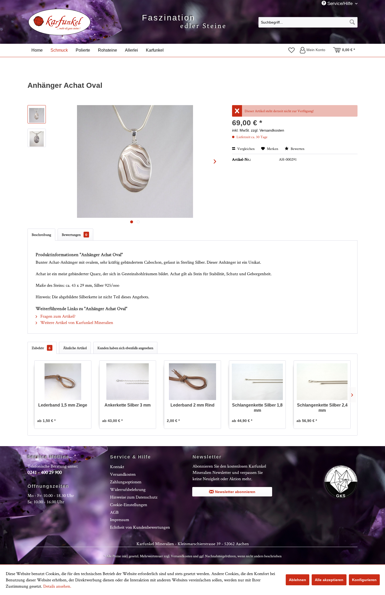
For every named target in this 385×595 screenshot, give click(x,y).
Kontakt (117, 466)
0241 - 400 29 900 (45, 472)
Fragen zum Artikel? (57, 316)
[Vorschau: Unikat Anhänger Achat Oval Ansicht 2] (37, 138)
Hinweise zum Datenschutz (133, 497)
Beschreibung (41, 234)
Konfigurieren (364, 580)
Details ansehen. (57, 586)
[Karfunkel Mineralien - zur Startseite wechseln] (60, 22)
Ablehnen (297, 580)
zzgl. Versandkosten (267, 130)
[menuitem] (308, 22)
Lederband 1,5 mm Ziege (62, 405)
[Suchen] (352, 22)
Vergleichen (245, 148)
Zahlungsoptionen (125, 482)
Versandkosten (123, 474)
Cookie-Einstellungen (128, 504)
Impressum (119, 519)
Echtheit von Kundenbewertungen (140, 527)
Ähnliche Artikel (75, 347)
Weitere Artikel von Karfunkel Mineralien (76, 322)
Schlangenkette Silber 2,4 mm (322, 408)
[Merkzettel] (291, 50)
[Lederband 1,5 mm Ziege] (63, 381)
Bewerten (297, 148)
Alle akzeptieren (329, 580)
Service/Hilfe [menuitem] (340, 3)
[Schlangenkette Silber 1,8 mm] (257, 381)
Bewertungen (74, 234)
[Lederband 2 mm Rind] (192, 381)
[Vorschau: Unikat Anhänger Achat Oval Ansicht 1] (37, 114)
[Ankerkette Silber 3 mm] (127, 381)
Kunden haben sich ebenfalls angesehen (125, 347)
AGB (114, 512)
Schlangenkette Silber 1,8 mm (257, 408)
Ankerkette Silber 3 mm (127, 405)
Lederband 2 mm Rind (192, 405)
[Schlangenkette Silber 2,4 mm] (322, 381)
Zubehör (41, 347)
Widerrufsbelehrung (128, 489)
